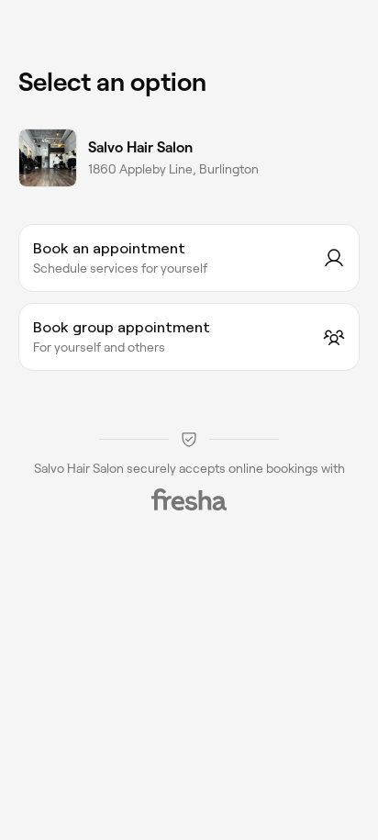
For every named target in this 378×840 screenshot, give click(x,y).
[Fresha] (189, 499)
